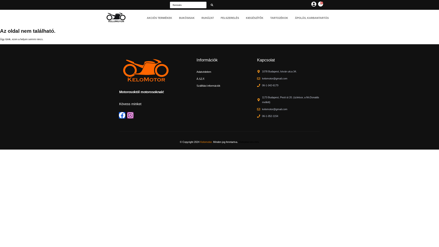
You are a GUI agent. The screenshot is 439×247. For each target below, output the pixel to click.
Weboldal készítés (249, 141)
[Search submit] (212, 5)
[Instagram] (130, 115)
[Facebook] (122, 115)
